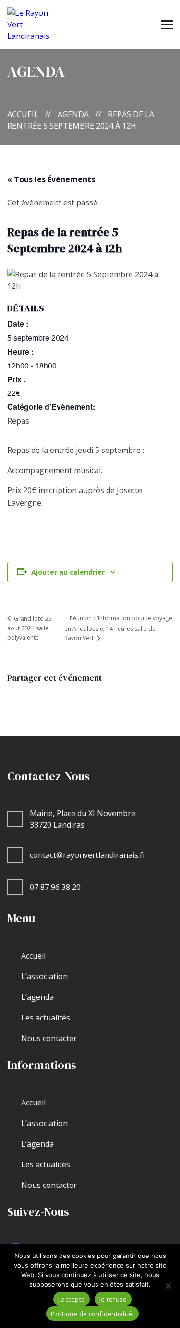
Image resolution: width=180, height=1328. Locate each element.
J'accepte (71, 1299)
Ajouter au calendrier (68, 572)
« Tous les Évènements (51, 179)
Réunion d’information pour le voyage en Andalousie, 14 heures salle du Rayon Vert (118, 628)
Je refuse (113, 1299)
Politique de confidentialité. (92, 1313)
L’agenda (37, 997)
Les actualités (45, 1017)
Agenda (73, 114)
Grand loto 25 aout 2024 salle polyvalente (29, 628)
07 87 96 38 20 (55, 887)
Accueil (22, 114)
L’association (44, 976)
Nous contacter (49, 1038)
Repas (18, 420)
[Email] (67, 699)
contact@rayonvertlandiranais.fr (88, 855)
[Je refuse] (168, 1286)
